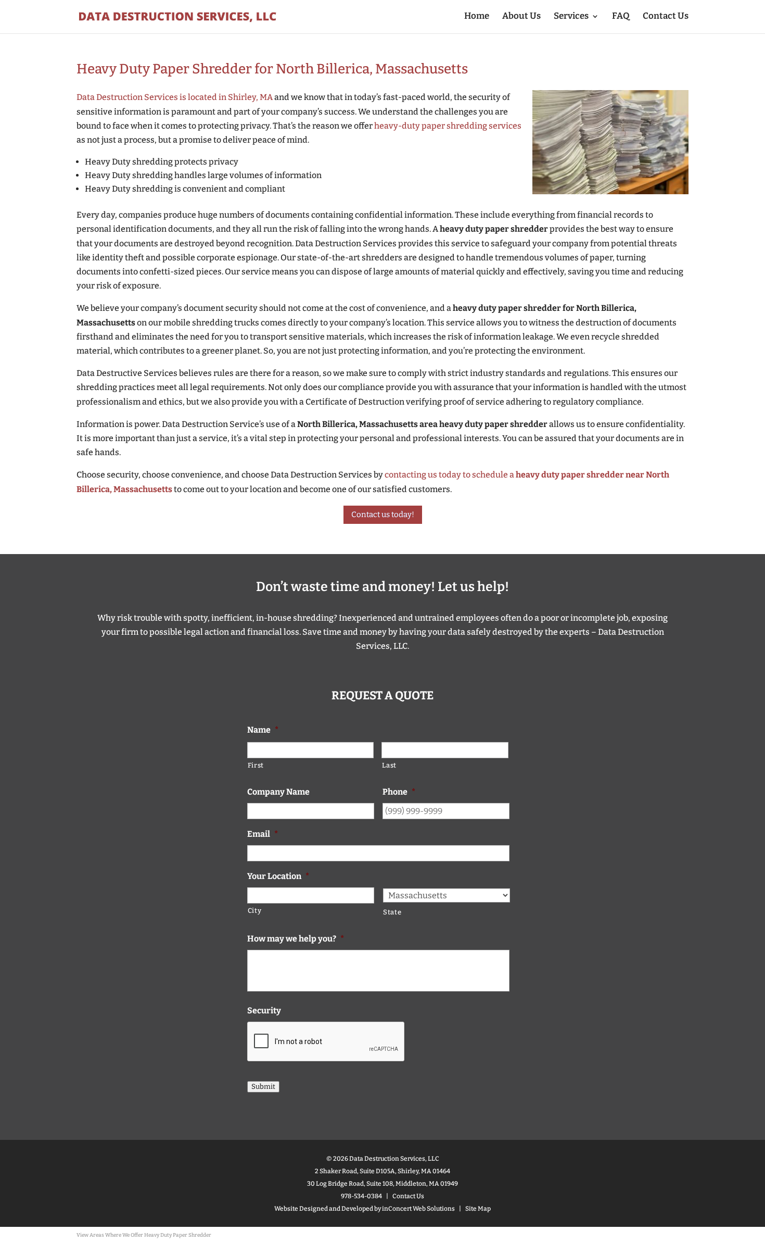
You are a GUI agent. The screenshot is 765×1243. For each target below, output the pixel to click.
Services (571, 16)
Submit (263, 1087)
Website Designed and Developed (323, 1208)
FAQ (621, 16)
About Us (521, 16)
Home (476, 16)
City (255, 910)
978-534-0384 (361, 1196)
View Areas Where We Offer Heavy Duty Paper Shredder (143, 1235)
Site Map (478, 1208)
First (256, 765)
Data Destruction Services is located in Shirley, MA (174, 97)
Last (389, 765)
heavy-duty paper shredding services (447, 126)
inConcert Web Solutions (418, 1208)
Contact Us (665, 16)
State (392, 912)
